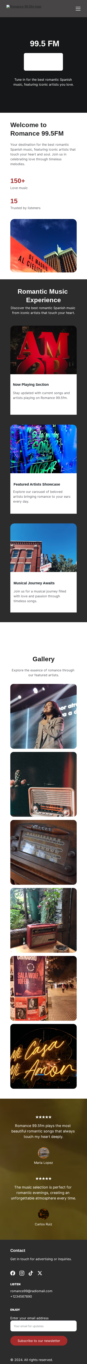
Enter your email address (29, 1318)
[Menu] (78, 9)
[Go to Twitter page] (39, 1273)
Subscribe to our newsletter (39, 1341)
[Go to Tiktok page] (30, 1273)
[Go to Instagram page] (21, 1273)
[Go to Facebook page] (12, 1273)
